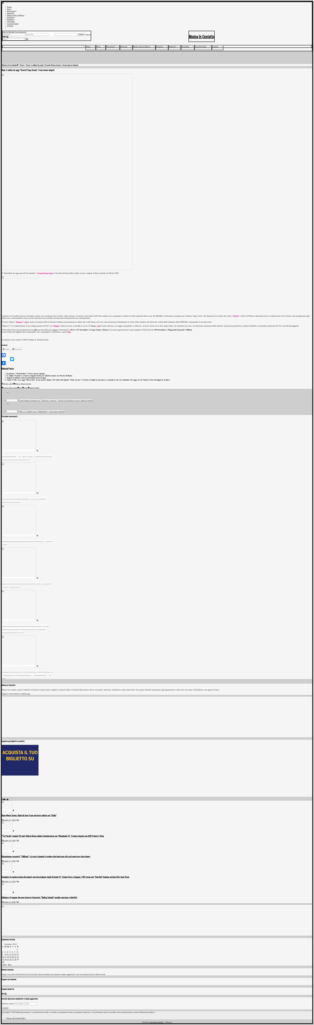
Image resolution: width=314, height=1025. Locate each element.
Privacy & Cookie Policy (16, 1018)
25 (8, 959)
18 (8, 957)
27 (13, 959)
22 (18, 957)
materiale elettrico (157, 1022)
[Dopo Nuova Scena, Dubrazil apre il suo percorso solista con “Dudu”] (8, 810)
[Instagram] (6, 37)
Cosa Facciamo (13, 24)
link (69, 332)
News (9, 9)
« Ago (4, 965)
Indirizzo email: (8, 1004)
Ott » (10, 965)
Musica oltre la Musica (15, 15)
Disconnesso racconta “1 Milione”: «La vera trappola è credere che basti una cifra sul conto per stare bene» (46, 856)
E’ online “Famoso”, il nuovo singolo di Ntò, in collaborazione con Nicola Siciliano (39, 376)
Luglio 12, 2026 (9, 902)
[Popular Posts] (4, 800)
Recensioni (11, 11)
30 (3, 962)
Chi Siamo (11, 22)
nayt (20, 388)
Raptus (56, 326)
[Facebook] (3, 37)
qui (26, 322)
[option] (27, 440)
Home (9, 7)
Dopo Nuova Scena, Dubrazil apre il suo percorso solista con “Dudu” (29, 815)
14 (15, 954)
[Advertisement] (157, 58)
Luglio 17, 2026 (9, 861)
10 (6, 954)
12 (10, 954)
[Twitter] (4, 37)
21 (15, 957)
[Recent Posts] (2, 800)
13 (13, 954)
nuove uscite (34, 388)
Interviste (10, 13)
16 (3, 957)
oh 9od (235, 316)
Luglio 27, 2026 (9, 820)
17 (6, 957)
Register (11, 32)
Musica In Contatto (201, 36)
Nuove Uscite (26, 384)
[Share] (157, 363)
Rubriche (10, 19)
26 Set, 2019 (8, 384)
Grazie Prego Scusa (45, 273)
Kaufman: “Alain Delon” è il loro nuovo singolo (26, 374)
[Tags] (8, 800)
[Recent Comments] (6, 800)
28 (15, 959)
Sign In (5, 32)
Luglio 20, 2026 (9, 841)
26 (10, 959)
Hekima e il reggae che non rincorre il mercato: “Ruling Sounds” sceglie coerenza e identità (39, 897)
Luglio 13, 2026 (9, 881)
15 (18, 954)
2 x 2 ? (51, 34)
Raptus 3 (19, 322)
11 (8, 954)
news (26, 388)
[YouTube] (7, 37)
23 (3, 959)
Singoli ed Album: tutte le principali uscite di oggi (26, 378)
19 (10, 957)
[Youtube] (6, 994)
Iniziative (10, 17)
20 (13, 957)
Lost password (20, 32)
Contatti (10, 26)
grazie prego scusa (10, 388)
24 (6, 959)
